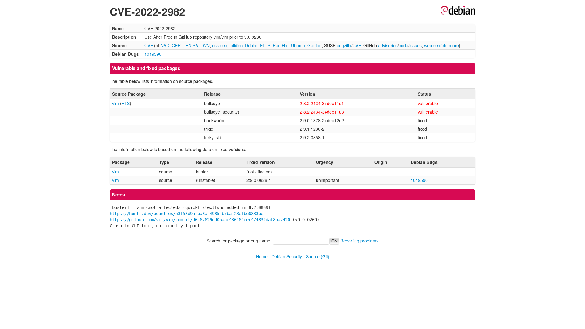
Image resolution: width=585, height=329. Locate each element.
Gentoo (314, 45)
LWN (205, 45)
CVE (148, 45)
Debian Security (286, 256)
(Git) (325, 256)
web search (435, 45)
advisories (388, 45)
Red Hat (281, 45)
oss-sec (219, 45)
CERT (177, 45)
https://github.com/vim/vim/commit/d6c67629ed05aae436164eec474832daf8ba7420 (200, 219)
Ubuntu (298, 45)
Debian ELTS (257, 45)
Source (313, 256)
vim (115, 103)
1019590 (152, 54)
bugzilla (344, 45)
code (403, 45)
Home (262, 256)
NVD (165, 45)
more (454, 45)
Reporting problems (359, 241)
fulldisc (236, 45)
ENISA (192, 45)
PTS (126, 103)
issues (416, 45)
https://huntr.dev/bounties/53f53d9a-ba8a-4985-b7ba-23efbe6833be (186, 213)
